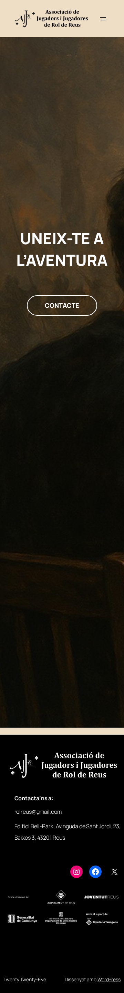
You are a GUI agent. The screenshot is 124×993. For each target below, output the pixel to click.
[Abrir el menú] (103, 19)
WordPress (109, 979)
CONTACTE (62, 305)
